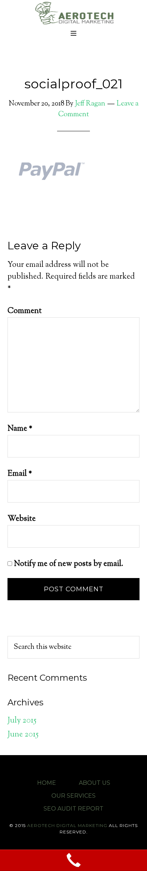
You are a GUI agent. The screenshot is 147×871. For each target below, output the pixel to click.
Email (19, 474)
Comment (24, 311)
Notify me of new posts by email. (68, 564)
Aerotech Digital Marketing (73, 12)
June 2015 (23, 734)
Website (21, 519)
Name (19, 429)
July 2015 (21, 720)
